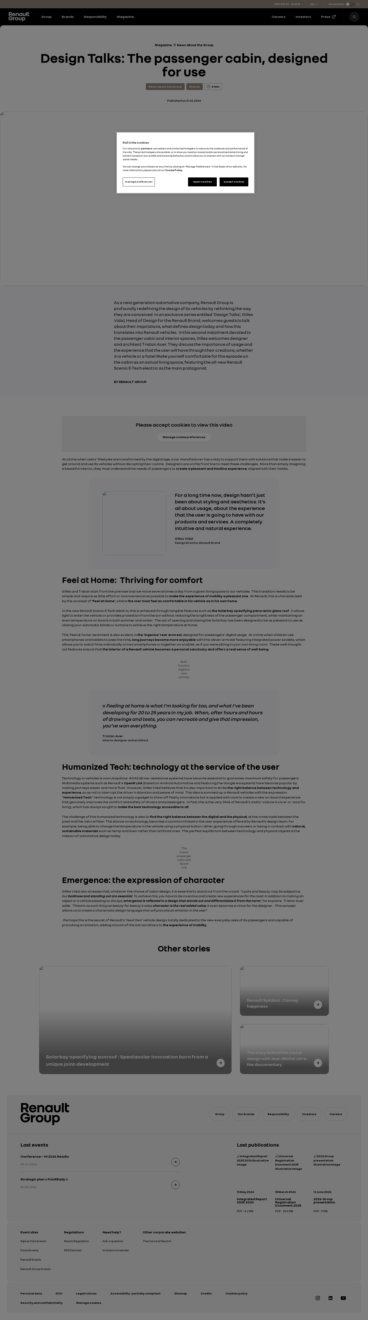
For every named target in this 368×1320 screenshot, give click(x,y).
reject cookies (202, 181)
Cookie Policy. (174, 170)
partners (146, 148)
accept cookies (234, 181)
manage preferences (138, 181)
